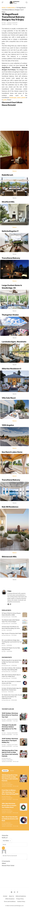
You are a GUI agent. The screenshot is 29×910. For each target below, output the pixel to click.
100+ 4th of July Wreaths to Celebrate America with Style (11, 682)
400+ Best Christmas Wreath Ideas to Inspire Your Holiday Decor (11, 675)
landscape (12, 97)
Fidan (4, 22)
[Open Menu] (2, 2)
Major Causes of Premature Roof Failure (11, 633)
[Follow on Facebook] (11, 892)
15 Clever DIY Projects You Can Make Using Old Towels (11, 648)
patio (5, 99)
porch (23, 97)
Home (4, 7)
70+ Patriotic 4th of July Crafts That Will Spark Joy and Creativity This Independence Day (12, 696)
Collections (11, 7)
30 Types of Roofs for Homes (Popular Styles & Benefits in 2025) (11, 614)
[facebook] (8, 604)
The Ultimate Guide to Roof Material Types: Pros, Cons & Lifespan (10, 620)
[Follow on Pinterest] (10, 604)
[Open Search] (26, 2)
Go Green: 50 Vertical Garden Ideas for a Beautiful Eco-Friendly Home (12, 689)
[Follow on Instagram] (14, 892)
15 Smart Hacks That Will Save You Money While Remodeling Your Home (11, 627)
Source (15, 171)
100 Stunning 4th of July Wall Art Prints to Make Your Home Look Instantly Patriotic (12, 662)
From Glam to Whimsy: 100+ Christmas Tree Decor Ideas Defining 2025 (11, 668)
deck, (19, 97)
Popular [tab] (12, 770)
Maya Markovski (6, 758)
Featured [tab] (5, 770)
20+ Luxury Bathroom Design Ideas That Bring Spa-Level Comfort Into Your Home (12, 642)
